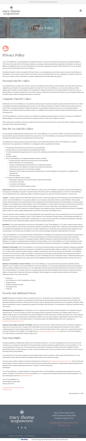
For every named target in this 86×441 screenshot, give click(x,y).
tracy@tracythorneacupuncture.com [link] (13, 321)
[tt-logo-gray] (11, 6)
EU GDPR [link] (23, 375)
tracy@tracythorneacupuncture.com (47, 2)
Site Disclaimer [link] (59, 435)
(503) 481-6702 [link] (7, 389)
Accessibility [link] (74, 435)
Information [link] (29, 375)
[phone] (25, 428)
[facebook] (18, 428)
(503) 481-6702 (33, 2)
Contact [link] (52, 435)
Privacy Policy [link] (67, 435)
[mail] (22, 428)
